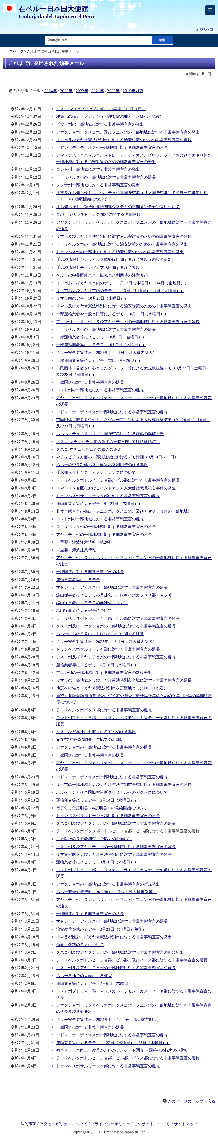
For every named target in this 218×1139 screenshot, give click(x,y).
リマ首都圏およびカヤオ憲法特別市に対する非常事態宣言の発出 (114, 937)
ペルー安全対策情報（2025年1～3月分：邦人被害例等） (106, 892)
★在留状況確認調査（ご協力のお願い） (92, 739)
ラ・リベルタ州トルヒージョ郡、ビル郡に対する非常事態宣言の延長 (118, 480)
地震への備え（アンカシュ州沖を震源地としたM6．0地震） (110, 116)
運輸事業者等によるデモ (78, 580)
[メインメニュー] (210, 10)
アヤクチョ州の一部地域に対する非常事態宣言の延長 (104, 534)
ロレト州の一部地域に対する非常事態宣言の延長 (100, 390)
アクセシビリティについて (63, 1124)
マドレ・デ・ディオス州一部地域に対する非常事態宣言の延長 (112, 147)
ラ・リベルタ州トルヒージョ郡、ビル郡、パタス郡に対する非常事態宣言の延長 (128, 1058)
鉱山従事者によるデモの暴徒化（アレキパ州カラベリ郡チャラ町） (116, 595)
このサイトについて (152, 1124)
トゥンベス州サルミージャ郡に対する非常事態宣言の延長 (108, 496)
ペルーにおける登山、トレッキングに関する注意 (100, 634)
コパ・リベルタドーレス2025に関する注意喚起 (98, 214)
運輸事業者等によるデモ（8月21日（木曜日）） (99, 503)
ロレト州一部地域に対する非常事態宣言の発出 (98, 169)
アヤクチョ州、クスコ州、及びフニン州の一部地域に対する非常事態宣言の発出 (128, 132)
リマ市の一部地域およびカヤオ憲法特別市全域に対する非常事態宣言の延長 (124, 680)
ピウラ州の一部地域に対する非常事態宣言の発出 (100, 124)
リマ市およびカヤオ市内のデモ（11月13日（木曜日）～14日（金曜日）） (122, 283)
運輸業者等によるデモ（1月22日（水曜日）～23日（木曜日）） (113, 1043)
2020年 (113, 91)
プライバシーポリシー (111, 1124)
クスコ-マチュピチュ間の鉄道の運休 (88, 449)
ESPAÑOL (207, 30)
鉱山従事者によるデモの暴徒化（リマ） (92, 603)
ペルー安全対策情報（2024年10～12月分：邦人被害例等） (108, 1019)
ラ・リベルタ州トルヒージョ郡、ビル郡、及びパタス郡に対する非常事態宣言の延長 (132, 960)
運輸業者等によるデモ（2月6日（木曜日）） (96, 983)
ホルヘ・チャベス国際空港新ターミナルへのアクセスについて (112, 792)
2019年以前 (133, 91)
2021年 (97, 91)
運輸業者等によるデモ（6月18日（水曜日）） (97, 665)
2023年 (66, 91)
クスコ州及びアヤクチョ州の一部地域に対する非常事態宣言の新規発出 (120, 952)
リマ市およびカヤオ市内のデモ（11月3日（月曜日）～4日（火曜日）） (120, 291)
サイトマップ (186, 1124)
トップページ (13, 51)
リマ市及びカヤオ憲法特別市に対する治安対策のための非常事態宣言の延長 (124, 140)
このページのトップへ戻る (191, 1101)
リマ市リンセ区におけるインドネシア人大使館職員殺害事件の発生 (116, 488)
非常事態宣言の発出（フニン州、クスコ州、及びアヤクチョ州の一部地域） (124, 511)
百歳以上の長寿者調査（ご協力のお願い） (94, 839)
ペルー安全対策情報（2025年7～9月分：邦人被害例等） (106, 352)
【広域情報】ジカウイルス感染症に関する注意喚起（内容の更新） (116, 259)
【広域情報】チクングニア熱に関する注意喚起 (98, 267)
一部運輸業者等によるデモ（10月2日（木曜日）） (101, 345)
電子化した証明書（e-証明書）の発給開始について (101, 808)
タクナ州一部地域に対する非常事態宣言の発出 (98, 185)
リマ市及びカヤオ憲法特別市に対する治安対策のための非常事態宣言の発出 (124, 306)
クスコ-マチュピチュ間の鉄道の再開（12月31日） (101, 109)
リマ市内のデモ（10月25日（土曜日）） (92, 298)
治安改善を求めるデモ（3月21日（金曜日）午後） (101, 929)
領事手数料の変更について (80, 945)
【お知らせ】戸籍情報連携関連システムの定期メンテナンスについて (118, 207)
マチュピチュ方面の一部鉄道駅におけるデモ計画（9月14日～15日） (117, 457)
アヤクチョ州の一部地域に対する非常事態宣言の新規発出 (108, 884)
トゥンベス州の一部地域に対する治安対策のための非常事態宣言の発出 (120, 252)
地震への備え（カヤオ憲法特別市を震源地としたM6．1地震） (111, 688)
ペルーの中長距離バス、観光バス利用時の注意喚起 (102, 275)
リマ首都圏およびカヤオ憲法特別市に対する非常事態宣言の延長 (114, 854)
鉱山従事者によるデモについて (84, 610)
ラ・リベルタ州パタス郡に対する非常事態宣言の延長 (104, 710)
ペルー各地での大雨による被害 (84, 976)
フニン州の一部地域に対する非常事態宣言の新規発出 (104, 672)
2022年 (82, 91)
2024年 (50, 91)
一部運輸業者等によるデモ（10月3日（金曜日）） (101, 337)
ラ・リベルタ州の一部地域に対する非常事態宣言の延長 (106, 177)
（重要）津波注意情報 (76, 550)
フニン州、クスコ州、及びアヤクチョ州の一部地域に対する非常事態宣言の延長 (128, 322)
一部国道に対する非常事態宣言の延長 (90, 382)
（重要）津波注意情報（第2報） (85, 542)
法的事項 (28, 1124)
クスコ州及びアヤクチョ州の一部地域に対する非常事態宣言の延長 (116, 626)
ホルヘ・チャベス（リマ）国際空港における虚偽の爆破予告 (110, 434)
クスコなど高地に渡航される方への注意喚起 (96, 732)
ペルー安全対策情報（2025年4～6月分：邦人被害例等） (106, 641)
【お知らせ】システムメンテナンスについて (96, 472)
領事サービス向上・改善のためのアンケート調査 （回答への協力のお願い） (124, 1050)
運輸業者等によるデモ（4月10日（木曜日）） (97, 862)
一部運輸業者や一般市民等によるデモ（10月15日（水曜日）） (112, 314)
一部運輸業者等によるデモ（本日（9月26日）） (99, 360)
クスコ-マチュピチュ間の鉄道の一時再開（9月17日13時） (108, 442)
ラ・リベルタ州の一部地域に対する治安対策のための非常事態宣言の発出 (122, 244)
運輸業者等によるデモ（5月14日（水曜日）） (97, 800)
